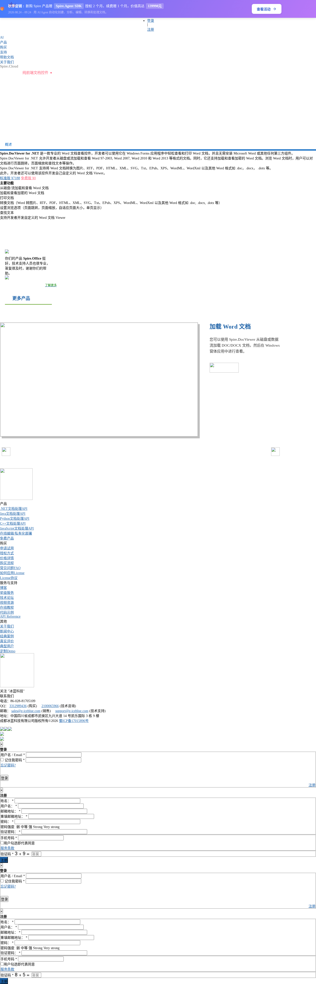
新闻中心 (7, 631)
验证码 (7, 854)
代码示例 (7, 612)
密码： (7, 822)
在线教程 (7, 607)
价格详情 (7, 558)
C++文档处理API (13, 523)
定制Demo (7, 651)
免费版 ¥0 (28, 178)
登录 (150, 20)
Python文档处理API (14, 518)
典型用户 (7, 646)
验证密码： (10, 832)
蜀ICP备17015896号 (74, 721)
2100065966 (50, 706)
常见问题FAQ (10, 568)
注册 (150, 29)
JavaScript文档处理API (17, 528)
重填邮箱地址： (13, 816)
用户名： (8, 806)
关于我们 (7, 626)
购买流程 (7, 563)
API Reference (10, 616)
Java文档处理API (12, 513)
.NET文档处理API (13, 509)
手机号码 (8, 838)
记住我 (9, 760)
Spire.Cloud (9, 66)
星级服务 (7, 593)
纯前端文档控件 (35, 73)
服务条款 (7, 848)
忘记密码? (8, 765)
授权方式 (7, 553)
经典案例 (7, 636)
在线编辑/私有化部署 (16, 533)
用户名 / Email (12, 755)
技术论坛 (7, 598)
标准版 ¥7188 (10, 178)
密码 (20, 760)
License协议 (9, 578)
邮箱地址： (10, 811)
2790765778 (92, 22)
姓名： (7, 801)
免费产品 (7, 538)
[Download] (229, 115)
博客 (3, 588)
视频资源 (7, 602)
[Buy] (188, 115)
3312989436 (18, 706)
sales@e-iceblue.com (25, 711)
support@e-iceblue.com (71, 711)
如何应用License (12, 573)
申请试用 (7, 548)
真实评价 (7, 641)
